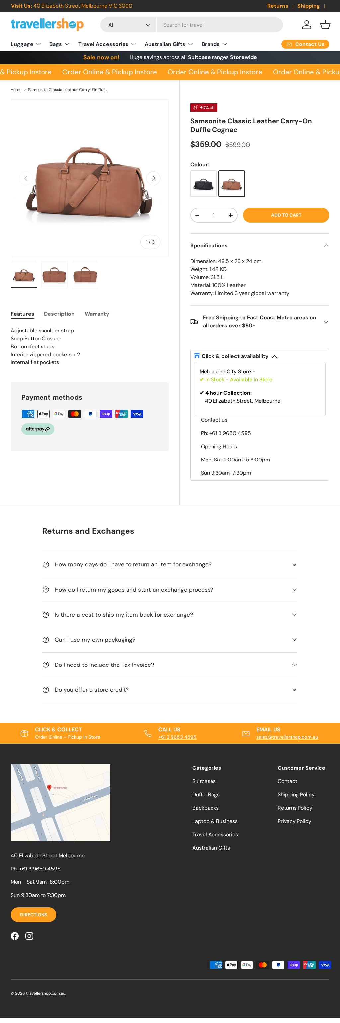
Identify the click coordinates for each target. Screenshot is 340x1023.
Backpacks (205, 807)
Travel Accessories (215, 834)
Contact (287, 781)
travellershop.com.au (45, 993)
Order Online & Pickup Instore (107, 72)
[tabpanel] (90, 346)
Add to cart (286, 215)
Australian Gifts (211, 847)
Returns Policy (295, 807)
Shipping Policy (296, 794)
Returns (277, 5)
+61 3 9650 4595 (177, 737)
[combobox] (191, 24)
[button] (325, 24)
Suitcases (204, 781)
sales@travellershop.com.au (287, 737)
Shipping (309, 5)
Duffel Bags (206, 794)
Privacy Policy (294, 821)
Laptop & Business (215, 821)
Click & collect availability (235, 356)
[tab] (22, 313)
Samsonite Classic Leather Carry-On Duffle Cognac (68, 89)
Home (16, 89)
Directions (33, 915)
